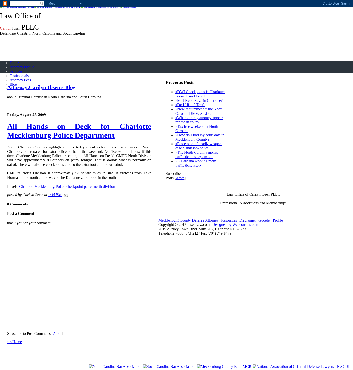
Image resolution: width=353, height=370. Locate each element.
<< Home (14, 342)
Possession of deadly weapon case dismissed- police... (198, 146)
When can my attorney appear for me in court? (199, 120)
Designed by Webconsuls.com (235, 225)
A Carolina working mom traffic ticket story (195, 163)
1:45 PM (55, 195)
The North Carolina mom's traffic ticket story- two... (196, 154)
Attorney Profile (22, 67)
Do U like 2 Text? (190, 105)
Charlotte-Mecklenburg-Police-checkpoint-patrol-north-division (67, 187)
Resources (229, 220)
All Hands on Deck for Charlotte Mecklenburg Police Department (79, 131)
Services (16, 71)
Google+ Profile (270, 220)
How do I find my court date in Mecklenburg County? (199, 137)
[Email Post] (65, 195)
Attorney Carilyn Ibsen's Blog (41, 87)
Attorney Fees (20, 80)
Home (14, 63)
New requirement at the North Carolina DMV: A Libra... (199, 111)
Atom (57, 334)
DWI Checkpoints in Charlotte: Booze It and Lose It (200, 94)
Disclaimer (247, 220)
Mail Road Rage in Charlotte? (199, 100)
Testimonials (19, 76)
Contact (23, 89)
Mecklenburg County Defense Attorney (188, 220)
